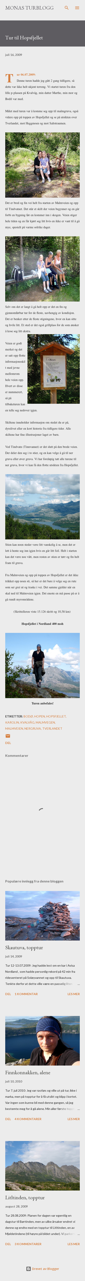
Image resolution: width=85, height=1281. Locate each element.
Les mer (74, 994)
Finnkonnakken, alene (27, 1072)
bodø (28, 716)
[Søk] (66, 7)
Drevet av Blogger (45, 1269)
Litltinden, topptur (25, 1197)
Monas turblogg (29, 7)
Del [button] (8, 743)
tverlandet (52, 728)
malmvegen (45, 722)
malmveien (14, 728)
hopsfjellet (56, 716)
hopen (39, 716)
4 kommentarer (28, 1119)
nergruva (32, 728)
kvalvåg (27, 722)
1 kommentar (26, 994)
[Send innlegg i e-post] (7, 737)
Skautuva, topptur (24, 947)
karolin (12, 722)
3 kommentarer (28, 1244)
